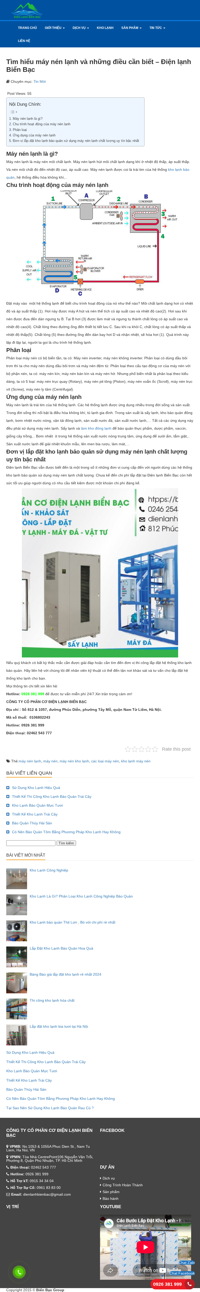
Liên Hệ (24, 41)
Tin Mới (40, 81)
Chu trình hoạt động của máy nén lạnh (41, 124)
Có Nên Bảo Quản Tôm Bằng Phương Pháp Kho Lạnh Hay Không (66, 832)
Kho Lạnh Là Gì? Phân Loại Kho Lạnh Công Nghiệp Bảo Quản (81, 896)
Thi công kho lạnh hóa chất (52, 1000)
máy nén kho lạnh (74, 761)
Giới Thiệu (53, 28)
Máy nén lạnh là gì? (27, 119)
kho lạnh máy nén (136, 761)
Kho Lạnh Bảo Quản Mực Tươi (37, 805)
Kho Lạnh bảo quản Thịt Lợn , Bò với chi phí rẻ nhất (72, 922)
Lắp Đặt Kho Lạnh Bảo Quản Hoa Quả (61, 948)
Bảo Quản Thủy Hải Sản (32, 823)
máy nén (50, 761)
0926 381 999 (167, 1284)
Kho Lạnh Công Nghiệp (49, 870)
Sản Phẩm (130, 28)
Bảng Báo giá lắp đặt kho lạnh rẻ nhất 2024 (65, 974)
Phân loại (20, 130)
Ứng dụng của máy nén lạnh (34, 135)
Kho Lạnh (105, 28)
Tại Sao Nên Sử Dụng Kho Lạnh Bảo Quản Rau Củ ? (50, 1108)
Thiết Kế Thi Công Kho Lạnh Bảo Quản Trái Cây (51, 796)
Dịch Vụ (79, 28)
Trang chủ (27, 28)
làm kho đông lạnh (96, 428)
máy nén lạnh (30, 761)
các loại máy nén (105, 761)
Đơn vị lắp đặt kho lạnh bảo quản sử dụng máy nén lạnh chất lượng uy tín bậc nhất (76, 141)
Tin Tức (156, 28)
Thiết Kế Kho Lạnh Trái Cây (35, 814)
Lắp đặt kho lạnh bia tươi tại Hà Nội (59, 1026)
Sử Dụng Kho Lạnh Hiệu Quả (36, 788)
